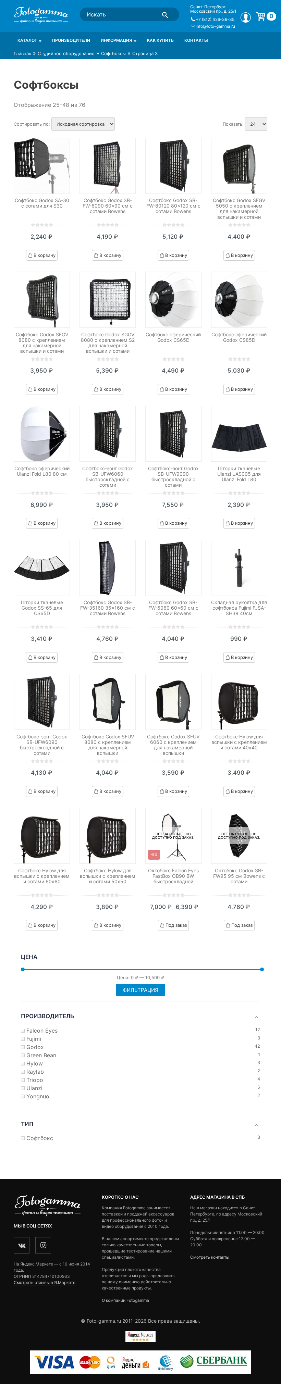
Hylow (34, 1063)
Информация (116, 40)
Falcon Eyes (42, 1030)
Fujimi (33, 1038)
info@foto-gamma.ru (215, 26)
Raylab (35, 1071)
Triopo (34, 1079)
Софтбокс (39, 1138)
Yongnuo (37, 1096)
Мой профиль (246, 17)
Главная (22, 53)
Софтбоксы (113, 53)
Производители (71, 40)
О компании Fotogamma (125, 1300)
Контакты (196, 40)
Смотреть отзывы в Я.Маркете (44, 1282)
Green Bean (41, 1055)
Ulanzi (34, 1088)
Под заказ (176, 925)
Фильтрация (140, 990)
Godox (35, 1047)
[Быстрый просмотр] (42, 166)
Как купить (160, 40)
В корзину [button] (45, 255)
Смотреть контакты (209, 1257)
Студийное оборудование (66, 53)
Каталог (27, 40)
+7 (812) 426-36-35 (215, 19)
